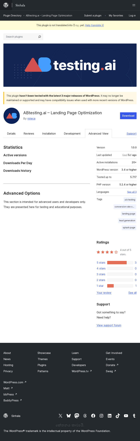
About (7, 353)
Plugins (42, 365)
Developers (79, 365)
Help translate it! (94, 25)
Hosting (8, 365)
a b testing (130, 199)
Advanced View (98, 133)
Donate (112, 365)
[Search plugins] (39, 36)
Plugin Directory (12, 15)
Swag (111, 371)
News (7, 359)
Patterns (43, 371)
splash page (129, 227)
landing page (128, 213)
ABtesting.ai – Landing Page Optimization (62, 112)
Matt (8, 388)
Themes (43, 359)
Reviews (29, 133)
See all (132, 292)
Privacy (8, 371)
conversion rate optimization (125, 206)
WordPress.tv (82, 371)
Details (11, 133)
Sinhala (15, 416)
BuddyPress (12, 400)
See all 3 (132, 192)
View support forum (109, 325)
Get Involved (114, 353)
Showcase (44, 353)
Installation (49, 133)
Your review (104, 292)
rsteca (31, 118)
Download (128, 115)
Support (132, 133)
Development (72, 133)
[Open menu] (134, 5)
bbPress (10, 394)
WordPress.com (15, 382)
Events (110, 359)
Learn (75, 353)
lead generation (127, 220)
